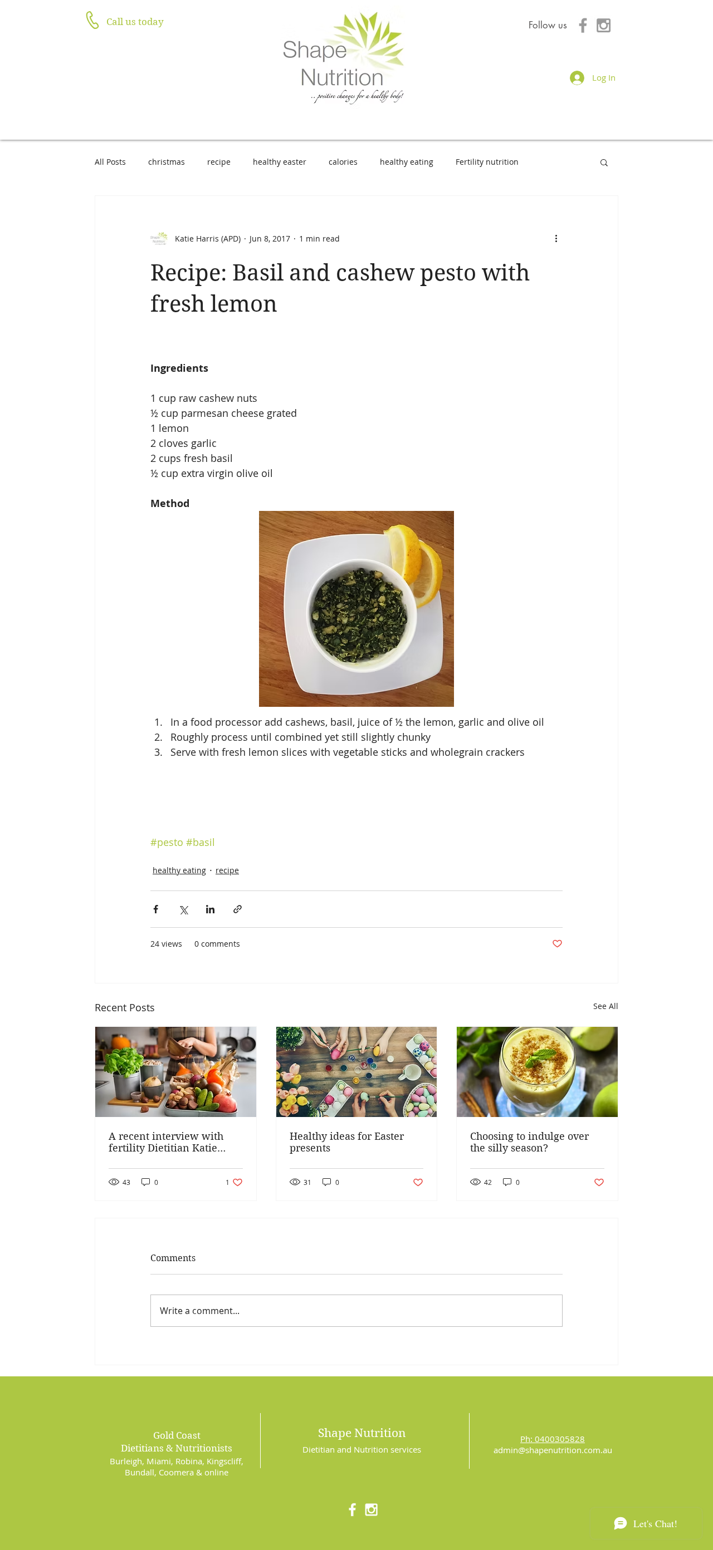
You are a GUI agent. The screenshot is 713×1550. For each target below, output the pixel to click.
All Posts (110, 161)
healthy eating (406, 161)
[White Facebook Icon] (352, 1509)
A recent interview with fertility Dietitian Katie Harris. (166, 1142)
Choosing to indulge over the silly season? (529, 1142)
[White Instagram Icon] (371, 1509)
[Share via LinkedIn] (210, 909)
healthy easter (279, 161)
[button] (604, 162)
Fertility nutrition (487, 161)
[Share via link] (237, 909)
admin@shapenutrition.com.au (553, 1449)
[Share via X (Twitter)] (183, 909)
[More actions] (556, 238)
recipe (219, 161)
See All (605, 1006)
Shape (334, 1433)
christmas (166, 161)
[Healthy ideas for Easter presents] (356, 1072)
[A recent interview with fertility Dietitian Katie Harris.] (175, 1072)
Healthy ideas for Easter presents (347, 1142)
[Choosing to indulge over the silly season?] (537, 1072)
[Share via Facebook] (155, 909)
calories (343, 161)
